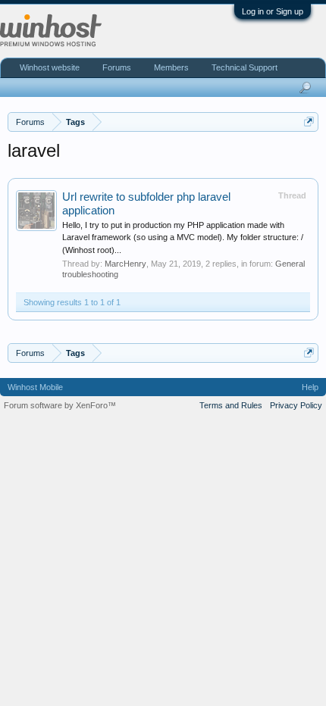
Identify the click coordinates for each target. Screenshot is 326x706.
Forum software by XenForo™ (60, 405)
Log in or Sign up (272, 11)
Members (171, 67)
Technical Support (244, 67)
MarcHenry (125, 263)
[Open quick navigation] (309, 122)
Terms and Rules (230, 405)
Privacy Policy (296, 405)
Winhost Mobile (35, 387)
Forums (116, 67)
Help (310, 387)
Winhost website (50, 67)
